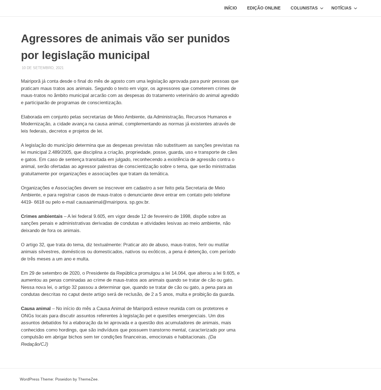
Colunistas (304, 8)
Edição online (264, 8)
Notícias (341, 8)
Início (230, 8)
